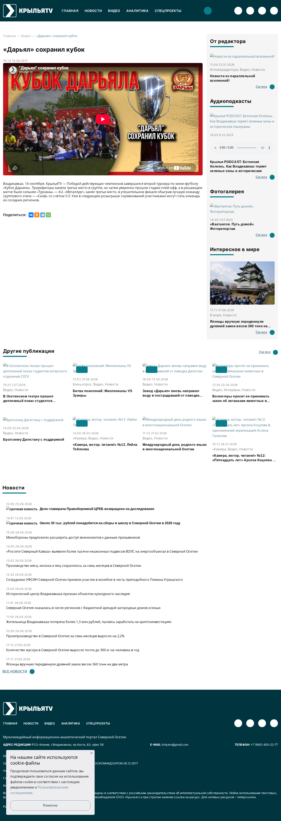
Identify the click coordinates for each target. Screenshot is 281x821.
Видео (114, 11)
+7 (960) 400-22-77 (264, 744)
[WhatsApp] (48, 214)
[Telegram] (42, 214)
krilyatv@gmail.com (175, 744)
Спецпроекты (168, 11)
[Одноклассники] (36, 214)
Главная (70, 11)
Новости (93, 11)
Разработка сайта (15, 806)
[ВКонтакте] (31, 214)
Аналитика (137, 11)
